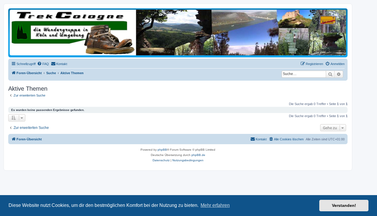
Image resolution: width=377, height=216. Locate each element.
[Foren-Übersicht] (178, 32)
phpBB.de (198, 155)
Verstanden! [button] (344, 205)
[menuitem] (43, 63)
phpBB (162, 149)
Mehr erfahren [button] (215, 205)
